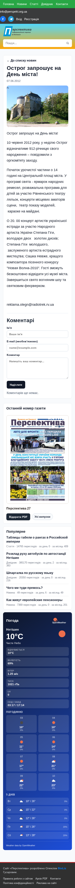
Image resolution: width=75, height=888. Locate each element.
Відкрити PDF (18, 516)
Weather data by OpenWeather (20, 845)
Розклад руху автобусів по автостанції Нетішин (36, 555)
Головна (8, 4)
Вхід (19, 19)
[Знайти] (67, 43)
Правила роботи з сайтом (18, 878)
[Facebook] (3, 19)
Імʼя (9, 327)
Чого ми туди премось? (24, 587)
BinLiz (62, 868)
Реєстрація (31, 19)
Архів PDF (41, 878)
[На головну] (17, 31)
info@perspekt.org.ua (13, 11)
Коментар (13, 354)
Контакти (62, 4)
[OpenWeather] (59, 620)
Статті (34, 4)
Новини (22, 4)
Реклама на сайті (47, 883)
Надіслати (16, 384)
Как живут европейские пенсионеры (34, 600)
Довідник (47, 4)
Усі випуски (42, 516)
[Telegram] (11, 19)
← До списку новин (21, 60)
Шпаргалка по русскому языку (29, 573)
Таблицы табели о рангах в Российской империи (37, 539)
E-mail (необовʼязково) (22, 341)
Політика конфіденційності (18, 883)
